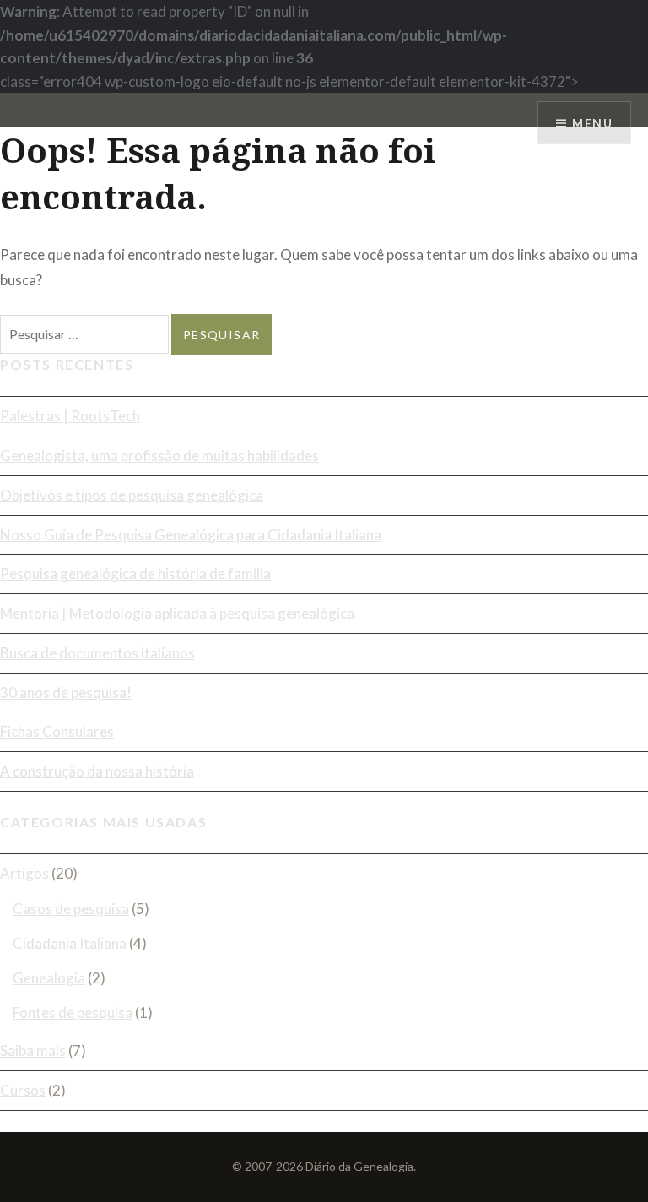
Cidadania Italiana (70, 943)
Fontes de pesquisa (72, 1012)
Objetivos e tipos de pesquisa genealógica (131, 495)
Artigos (24, 873)
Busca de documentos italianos (97, 653)
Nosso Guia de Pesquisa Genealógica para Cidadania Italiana (190, 535)
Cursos (23, 1090)
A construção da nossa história (97, 771)
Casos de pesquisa (71, 909)
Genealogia (49, 978)
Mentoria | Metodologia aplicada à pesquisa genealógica (177, 613)
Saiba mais (33, 1050)
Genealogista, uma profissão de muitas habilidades (159, 455)
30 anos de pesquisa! (66, 692)
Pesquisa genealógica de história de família (135, 573)
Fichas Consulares (57, 731)
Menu (592, 123)
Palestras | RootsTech (70, 416)
